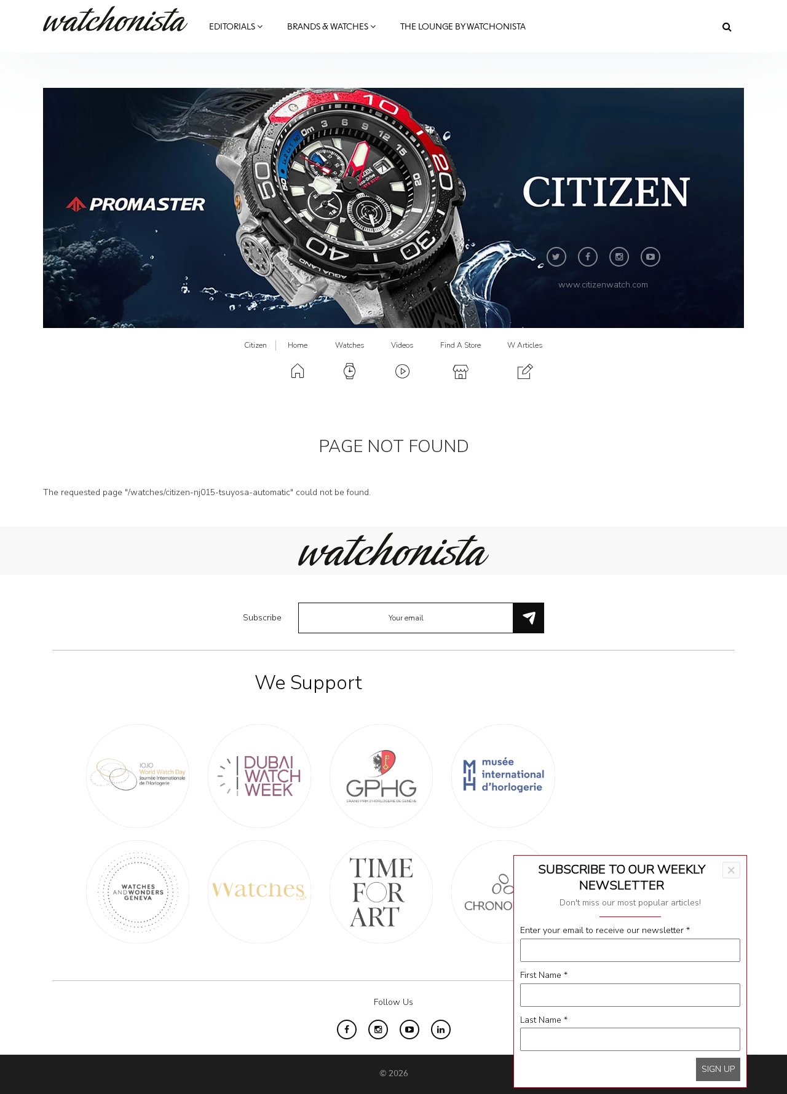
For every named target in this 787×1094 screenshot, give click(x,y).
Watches (350, 345)
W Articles (525, 345)
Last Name (544, 1020)
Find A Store (460, 345)
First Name (544, 975)
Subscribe (262, 617)
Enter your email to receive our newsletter (605, 930)
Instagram (619, 257)
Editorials (233, 27)
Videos (402, 345)
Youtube (650, 257)
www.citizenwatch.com (603, 285)
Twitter (556, 257)
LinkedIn (441, 1029)
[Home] (120, 18)
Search (727, 26)
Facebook (588, 257)
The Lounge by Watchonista (463, 27)
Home (297, 345)
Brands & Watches (328, 27)
